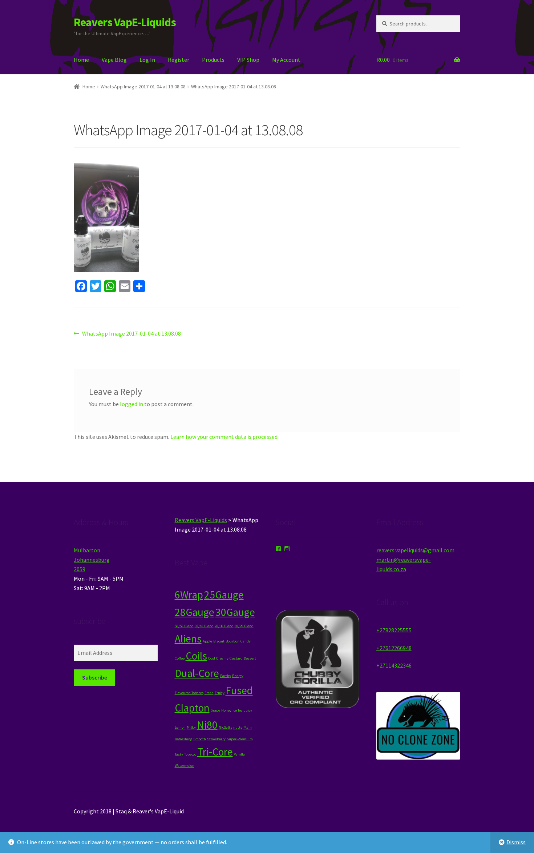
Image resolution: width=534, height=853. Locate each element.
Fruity (219, 692)
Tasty (179, 754)
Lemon (180, 727)
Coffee (180, 658)
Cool (211, 658)
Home (81, 59)
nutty (237, 727)
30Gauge (235, 612)
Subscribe (94, 677)
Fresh (209, 692)
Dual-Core (197, 673)
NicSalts (225, 727)
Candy (245, 641)
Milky (191, 727)
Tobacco (190, 754)
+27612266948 (394, 648)
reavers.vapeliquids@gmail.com (415, 550)
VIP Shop (248, 59)
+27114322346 (394, 665)
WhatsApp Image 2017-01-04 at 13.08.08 (143, 86)
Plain (247, 727)
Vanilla (239, 754)
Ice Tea (237, 710)
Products (213, 59)
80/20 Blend (244, 626)
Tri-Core (215, 751)
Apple (207, 641)
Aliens (188, 638)
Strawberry (216, 739)
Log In (147, 59)
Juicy (248, 710)
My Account (286, 59)
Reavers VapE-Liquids (125, 22)
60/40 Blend (204, 626)
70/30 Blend (224, 626)
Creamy (222, 658)
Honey (226, 710)
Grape (215, 710)
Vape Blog (114, 59)
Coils (196, 655)
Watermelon (184, 765)
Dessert (250, 658)
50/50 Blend (184, 626)
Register (178, 59)
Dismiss (516, 842)
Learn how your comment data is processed (224, 436)
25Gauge (224, 594)
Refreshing (183, 739)
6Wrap (189, 594)
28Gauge (194, 612)
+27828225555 (394, 630)
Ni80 (207, 725)
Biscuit (218, 641)
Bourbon (232, 641)
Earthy (225, 675)
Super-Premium (240, 739)
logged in (131, 404)
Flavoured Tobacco (189, 692)
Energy (237, 675)
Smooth (199, 739)
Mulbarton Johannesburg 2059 (92, 559)
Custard (236, 658)
